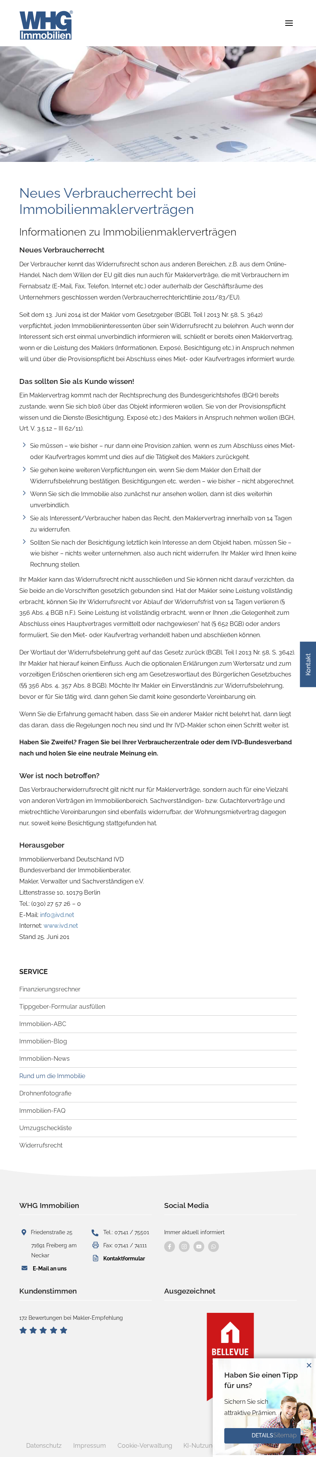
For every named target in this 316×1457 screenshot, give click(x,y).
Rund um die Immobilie (52, 1076)
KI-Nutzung (199, 1445)
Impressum (89, 1445)
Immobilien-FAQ (42, 1110)
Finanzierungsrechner (50, 989)
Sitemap (285, 1435)
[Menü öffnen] (289, 23)
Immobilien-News (44, 1058)
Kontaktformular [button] (124, 1258)
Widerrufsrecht (40, 1145)
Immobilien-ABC (42, 1024)
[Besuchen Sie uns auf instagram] (184, 1246)
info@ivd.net (57, 915)
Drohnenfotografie (45, 1093)
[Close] (309, 1365)
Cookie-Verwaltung (145, 1445)
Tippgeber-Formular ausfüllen (62, 1006)
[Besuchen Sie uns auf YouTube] (198, 1246)
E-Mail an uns (50, 1268)
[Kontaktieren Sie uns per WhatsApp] (213, 1246)
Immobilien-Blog (43, 1041)
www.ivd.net (61, 925)
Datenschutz (44, 1445)
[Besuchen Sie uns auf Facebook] (169, 1246)
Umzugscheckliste (45, 1128)
